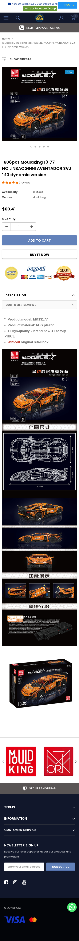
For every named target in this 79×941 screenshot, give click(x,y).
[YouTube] (25, 882)
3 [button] (39, 146)
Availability (9, 192)
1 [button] (31, 146)
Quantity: (9, 219)
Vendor (7, 197)
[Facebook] (7, 882)
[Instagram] (16, 882)
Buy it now (39, 255)
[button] (10, 182)
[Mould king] (20, 761)
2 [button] (35, 146)
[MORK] (58, 761)
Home (6, 38)
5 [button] (48, 146)
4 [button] (44, 146)
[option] (39, 27)
